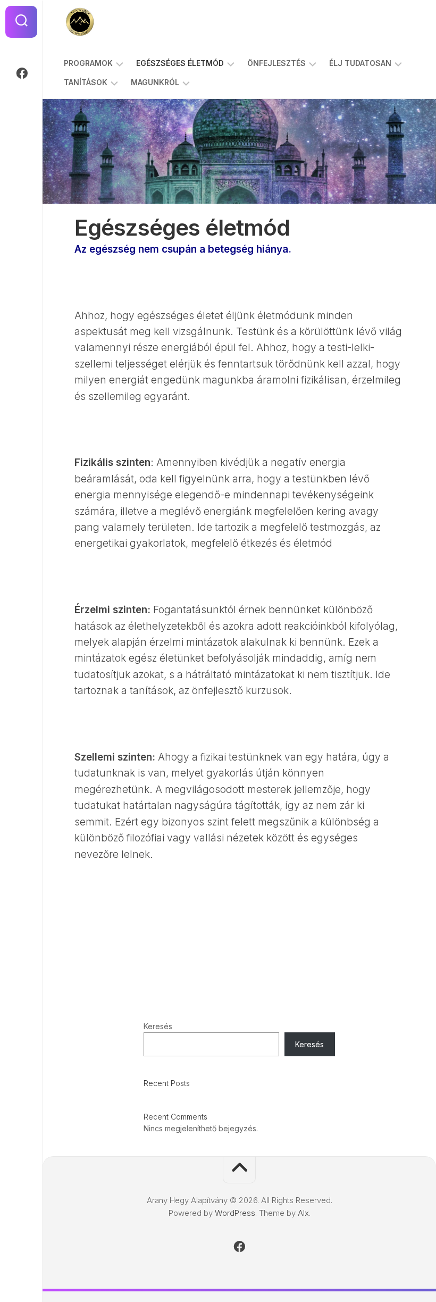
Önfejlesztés (276, 63)
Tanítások (85, 82)
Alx (303, 1213)
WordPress (235, 1213)
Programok (88, 63)
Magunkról (155, 82)
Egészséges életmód (180, 63)
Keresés (158, 1026)
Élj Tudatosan (360, 63)
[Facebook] (21, 73)
